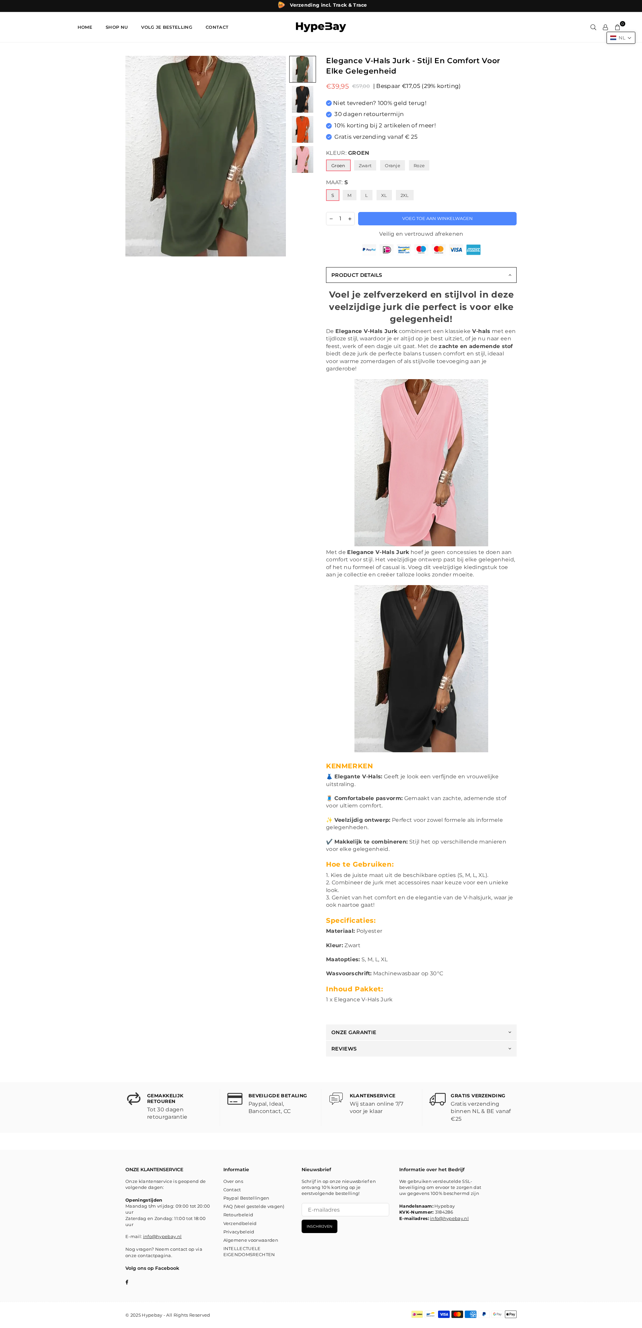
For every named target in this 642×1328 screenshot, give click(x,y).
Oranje (392, 165)
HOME (85, 27)
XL (384, 195)
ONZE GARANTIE (353, 1032)
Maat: (337, 182)
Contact (232, 1189)
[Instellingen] (606, 27)
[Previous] (134, 156)
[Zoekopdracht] (593, 27)
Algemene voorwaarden (250, 1240)
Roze (419, 165)
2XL (405, 195)
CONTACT (217, 27)
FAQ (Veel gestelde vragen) (254, 1206)
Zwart (365, 165)
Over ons (233, 1181)
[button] (621, 37)
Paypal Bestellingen (246, 1198)
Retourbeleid (238, 1214)
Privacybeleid (238, 1231)
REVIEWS (343, 1048)
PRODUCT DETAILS (356, 275)
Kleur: (347, 153)
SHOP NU (117, 27)
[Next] (277, 156)
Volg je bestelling (166, 27)
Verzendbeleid (240, 1223)
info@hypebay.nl (162, 1236)
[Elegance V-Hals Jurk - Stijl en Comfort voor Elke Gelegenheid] (303, 69)
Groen (338, 165)
